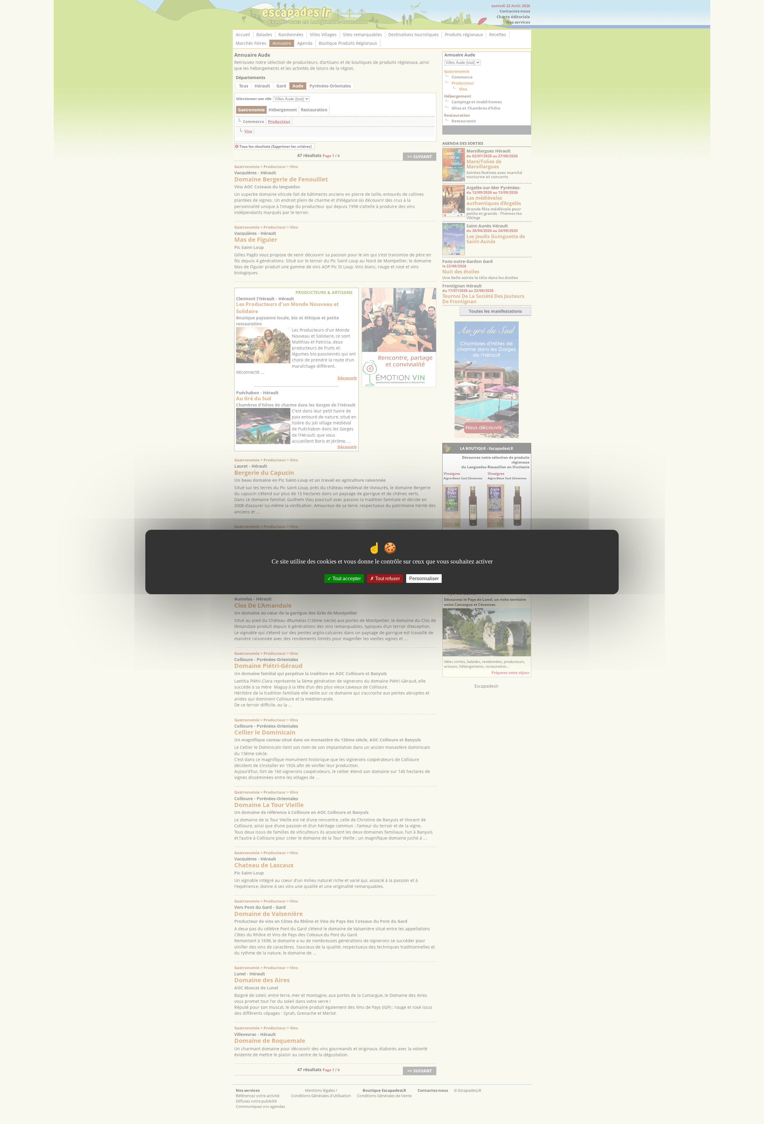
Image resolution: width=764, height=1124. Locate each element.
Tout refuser (387, 578)
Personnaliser (424, 578)
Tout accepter (346, 578)
